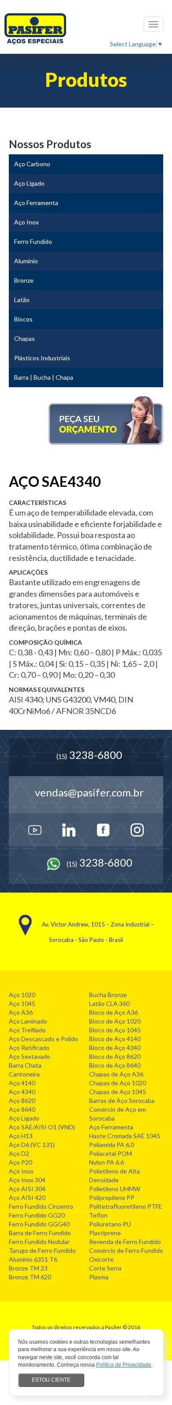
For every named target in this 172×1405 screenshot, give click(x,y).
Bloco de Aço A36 (113, 1012)
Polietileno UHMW (114, 1188)
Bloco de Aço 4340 (115, 1047)
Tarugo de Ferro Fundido (42, 1250)
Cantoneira (24, 1074)
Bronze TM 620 (30, 1277)
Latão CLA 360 (109, 1003)
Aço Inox (21, 1171)
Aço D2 (19, 1153)
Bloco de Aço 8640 (115, 1065)
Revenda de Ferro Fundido (125, 1241)
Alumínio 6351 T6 (33, 1259)
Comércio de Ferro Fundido (126, 1250)
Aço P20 (20, 1162)
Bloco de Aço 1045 (115, 1030)
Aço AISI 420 (27, 1197)
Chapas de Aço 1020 (117, 1083)
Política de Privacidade (123, 1365)
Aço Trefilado (27, 1030)
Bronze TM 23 (28, 1268)
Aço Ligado (24, 1118)
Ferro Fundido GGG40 (39, 1224)
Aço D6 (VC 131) (32, 1144)
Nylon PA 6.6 (106, 1162)
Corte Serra (105, 1268)
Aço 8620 (22, 1100)
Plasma (98, 1277)
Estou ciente (51, 1380)
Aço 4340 (22, 1091)
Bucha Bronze (108, 994)
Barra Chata (25, 1065)
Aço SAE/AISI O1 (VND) (42, 1127)
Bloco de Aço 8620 (115, 1056)
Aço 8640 (22, 1109)
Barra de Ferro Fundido (40, 1233)
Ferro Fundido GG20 (37, 1215)
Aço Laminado (28, 1021)
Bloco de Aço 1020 (115, 1021)
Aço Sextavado (29, 1056)
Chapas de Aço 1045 (117, 1091)
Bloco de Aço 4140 (115, 1039)
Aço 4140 (22, 1083)
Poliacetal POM (110, 1153)
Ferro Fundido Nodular (39, 1241)
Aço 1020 (22, 994)
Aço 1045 (22, 1003)
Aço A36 (21, 1012)
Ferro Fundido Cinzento (41, 1206)
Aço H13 (21, 1136)
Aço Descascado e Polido (43, 1039)
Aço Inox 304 (27, 1180)
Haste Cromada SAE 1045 (124, 1136)
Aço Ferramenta (111, 1127)
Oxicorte (101, 1259)
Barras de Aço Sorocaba (121, 1100)
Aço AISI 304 (27, 1188)
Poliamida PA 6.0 (111, 1144)
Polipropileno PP (112, 1197)
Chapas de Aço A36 (116, 1074)
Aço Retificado (29, 1047)
